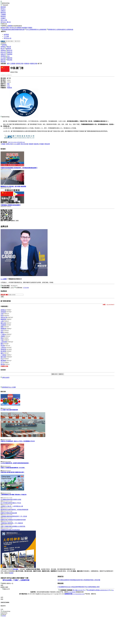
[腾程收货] (18, 567)
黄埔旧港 (3, 319)
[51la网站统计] (112, 590)
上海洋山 (3, 347)
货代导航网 (71, 580)
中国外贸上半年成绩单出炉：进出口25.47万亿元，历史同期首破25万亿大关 (18, 441)
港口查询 (15, 569)
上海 (2, 321)
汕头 (2, 330)
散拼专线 (3, 12)
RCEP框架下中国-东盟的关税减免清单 (9, 409)
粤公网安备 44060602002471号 (101, 590)
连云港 (2, 345)
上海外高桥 (4, 341)
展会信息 (76, 580)
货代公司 (13, 27)
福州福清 (3, 360)
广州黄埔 (3, 355)
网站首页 (3, 27)
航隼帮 (10, 25)
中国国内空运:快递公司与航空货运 (10, 529)
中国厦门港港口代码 (7, 144)
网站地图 (92, 587)
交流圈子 (3, 18)
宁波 (2, 340)
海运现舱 (24, 27)
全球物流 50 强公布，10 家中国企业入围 (12, 506)
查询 (2, 296)
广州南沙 (3, 334)
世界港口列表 (19, 63)
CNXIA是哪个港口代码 (19, 144)
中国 (8, 84)
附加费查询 (87, 580)
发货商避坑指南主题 (18, 29)
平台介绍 (87, 587)
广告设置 (60, 587)
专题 (91, 580)
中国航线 (26, 63)
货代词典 (60, 580)
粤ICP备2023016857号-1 (79, 590)
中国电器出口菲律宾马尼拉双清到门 (11, 205)
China (8, 85)
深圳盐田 (3, 311)
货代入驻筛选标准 (68, 29)
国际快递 (3, 7)
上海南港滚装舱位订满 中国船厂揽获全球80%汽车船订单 (13, 494)
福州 (2, 353)
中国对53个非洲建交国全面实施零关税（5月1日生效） (13, 467)
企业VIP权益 (71, 587)
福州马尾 (3, 357)
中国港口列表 (33, 63)
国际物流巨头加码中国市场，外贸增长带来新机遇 (14, 509)
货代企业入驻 (7, 38)
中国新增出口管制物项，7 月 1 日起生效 (12, 523)
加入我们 (97, 587)
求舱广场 (8, 27)
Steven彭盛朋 (4, 279)
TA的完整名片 (5, 222)
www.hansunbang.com (78, 594)
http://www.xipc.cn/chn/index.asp (16, 142)
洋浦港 (2, 336)
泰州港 (2, 364)
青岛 (2, 338)
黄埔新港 (3, 328)
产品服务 (29, 27)
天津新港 (3, 325)
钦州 (2, 315)
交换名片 (3, 10)
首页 (8, 63)
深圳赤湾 (3, 349)
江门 (2, 362)
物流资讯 (3, 16)
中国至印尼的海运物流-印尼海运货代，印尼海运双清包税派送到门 (19, 168)
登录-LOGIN (54, 374)
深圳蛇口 (3, 310)
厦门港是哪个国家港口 (33, 144)
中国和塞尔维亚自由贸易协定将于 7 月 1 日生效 (14, 516)
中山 (2, 358)
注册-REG (61, 374)
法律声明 (77, 587)
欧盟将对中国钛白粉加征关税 (9, 513)
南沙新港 (3, 351)
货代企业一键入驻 (6, 22)
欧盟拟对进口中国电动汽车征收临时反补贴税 (13, 519)
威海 (2, 332)
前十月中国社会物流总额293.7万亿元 (11, 503)
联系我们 (82, 587)
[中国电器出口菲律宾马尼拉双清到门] (12, 203)
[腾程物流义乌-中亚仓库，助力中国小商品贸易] (12, 184)
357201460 (26, 287)
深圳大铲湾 (4, 317)
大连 (2, 313)
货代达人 (3, 9)
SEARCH (3, 42)
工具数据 (3, 14)
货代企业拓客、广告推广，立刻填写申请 (16, 580)
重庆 (2, 343)
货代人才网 (4, 20)
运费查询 (19, 27)
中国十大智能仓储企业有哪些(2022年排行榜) (13, 526)
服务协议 (65, 587)
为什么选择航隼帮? (41, 29)
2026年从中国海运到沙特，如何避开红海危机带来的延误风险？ (15, 463)
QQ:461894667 (72, 592)
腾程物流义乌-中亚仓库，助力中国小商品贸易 (13, 186)
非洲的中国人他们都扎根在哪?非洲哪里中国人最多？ (13, 472)
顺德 (2, 326)
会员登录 (6, 34)
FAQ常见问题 (96, 580)
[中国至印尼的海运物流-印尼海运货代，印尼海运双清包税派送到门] (12, 165)
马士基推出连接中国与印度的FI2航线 (11, 499)
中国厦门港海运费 (45, 144)
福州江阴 (3, 323)
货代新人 (81, 580)
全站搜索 (65, 580)
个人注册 (6, 36)
